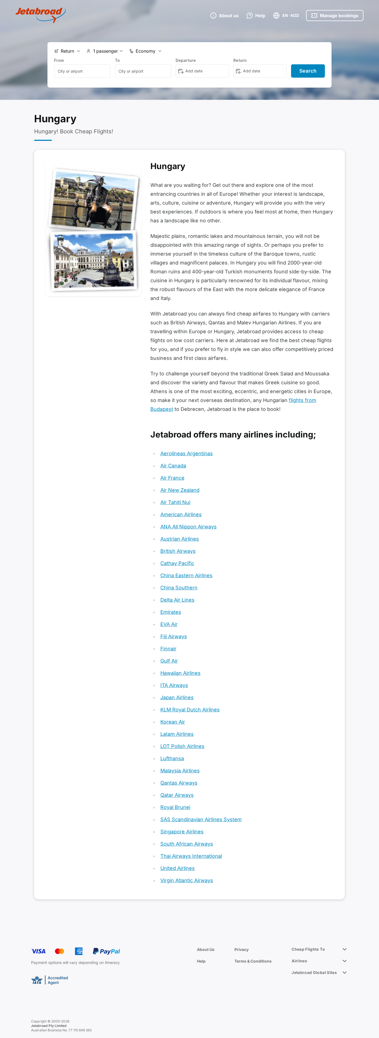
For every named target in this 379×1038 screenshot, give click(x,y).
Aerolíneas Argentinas (186, 453)
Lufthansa (172, 758)
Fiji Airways (173, 636)
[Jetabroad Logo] (41, 15)
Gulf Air (169, 661)
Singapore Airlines (182, 832)
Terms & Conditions (253, 961)
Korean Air (172, 722)
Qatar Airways (177, 795)
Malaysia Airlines (180, 771)
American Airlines (181, 514)
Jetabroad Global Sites (314, 972)
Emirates (170, 612)
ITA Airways (174, 685)
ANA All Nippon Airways (188, 527)
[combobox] (82, 71)
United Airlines (177, 868)
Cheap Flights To (308, 949)
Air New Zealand (179, 490)
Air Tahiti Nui (175, 502)
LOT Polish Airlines (182, 746)
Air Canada (173, 466)
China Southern (179, 588)
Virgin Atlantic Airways (186, 880)
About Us (205, 949)
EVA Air (169, 624)
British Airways (178, 551)
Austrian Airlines (179, 539)
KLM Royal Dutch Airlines (190, 710)
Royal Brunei (175, 807)
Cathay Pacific (177, 563)
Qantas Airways (179, 783)
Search (308, 71)
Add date (194, 70)
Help (201, 961)
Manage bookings (339, 15)
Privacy (241, 949)
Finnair (168, 649)
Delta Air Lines (177, 600)
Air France (172, 478)
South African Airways (186, 844)
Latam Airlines (177, 734)
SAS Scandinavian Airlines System (201, 819)
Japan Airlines (177, 697)
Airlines (299, 960)
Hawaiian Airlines (180, 673)
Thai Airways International (191, 856)
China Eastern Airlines (186, 575)
